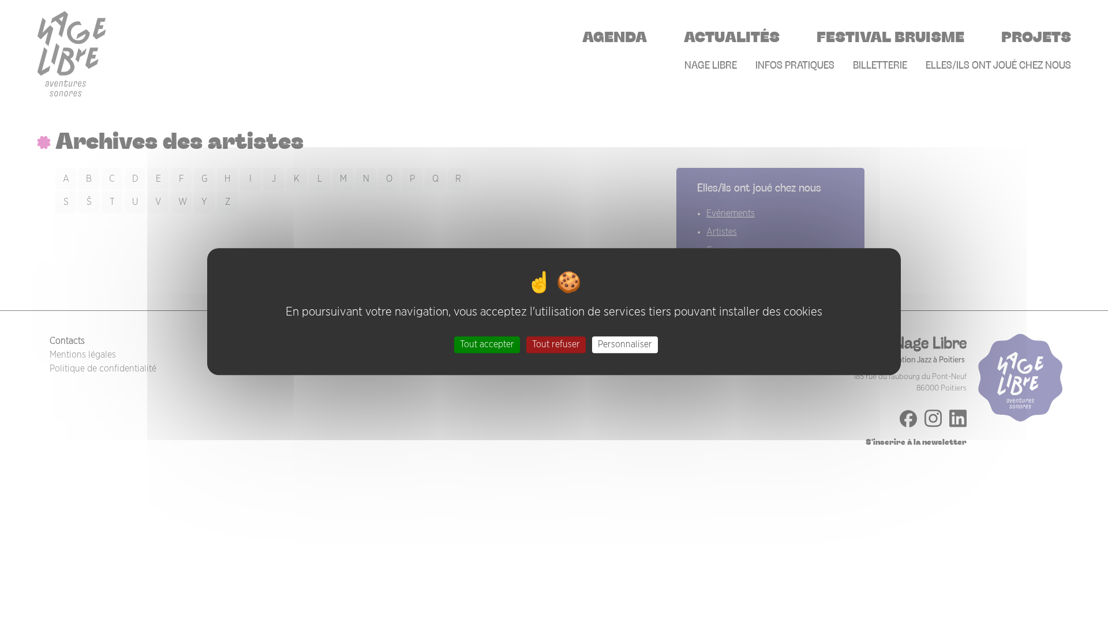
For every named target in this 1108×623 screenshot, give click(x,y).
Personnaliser (625, 344)
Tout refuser (556, 344)
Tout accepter (487, 344)
